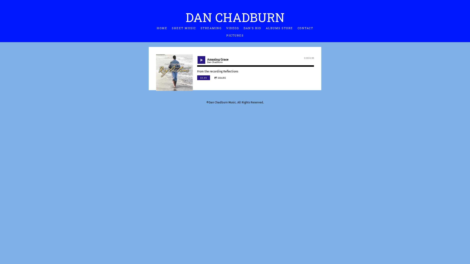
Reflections (230, 71)
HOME (162, 28)
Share (222, 77)
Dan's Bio (252, 28)
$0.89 (203, 77)
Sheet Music (184, 28)
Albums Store (279, 28)
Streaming (211, 28)
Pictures (235, 35)
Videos (232, 28)
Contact (305, 28)
